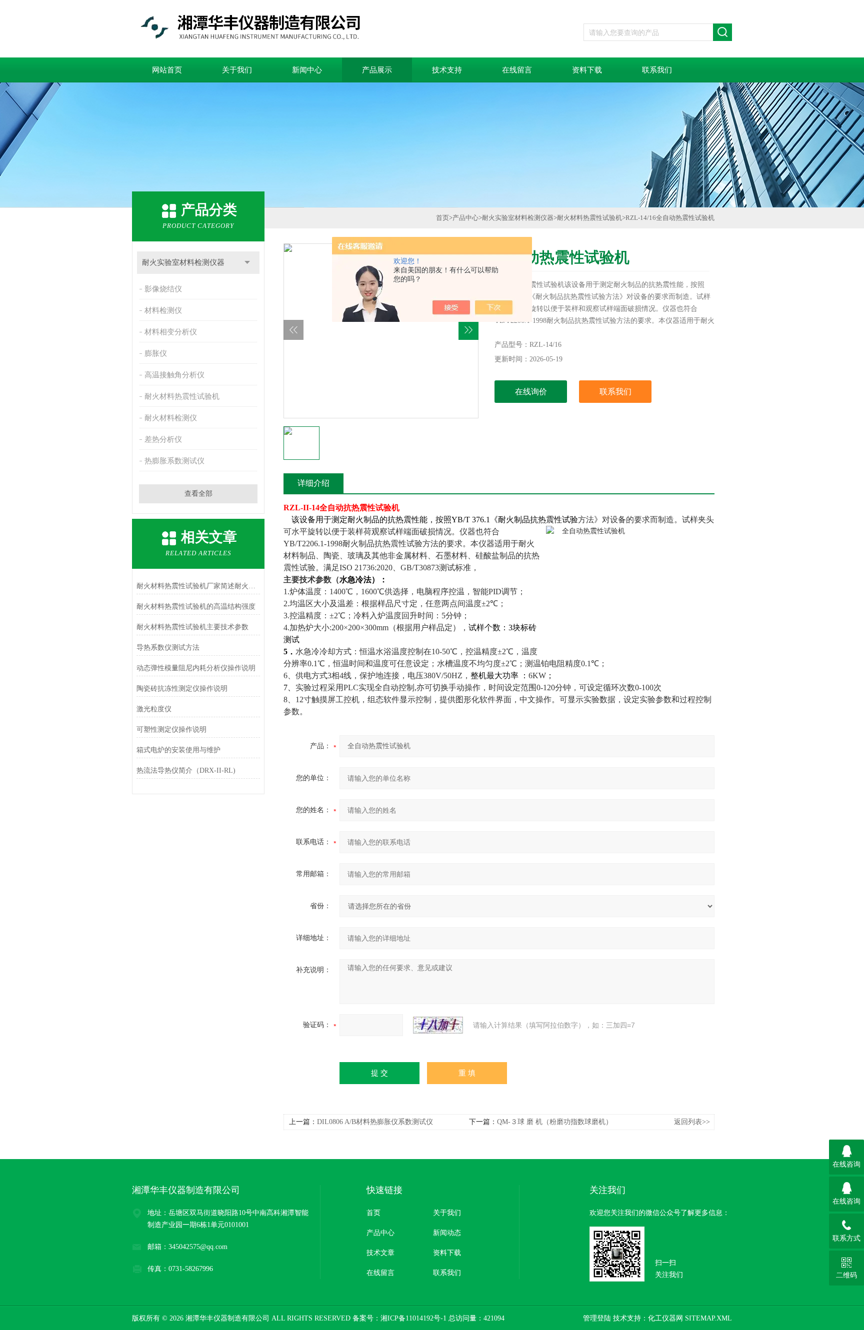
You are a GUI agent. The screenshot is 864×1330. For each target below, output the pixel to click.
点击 (247, 262)
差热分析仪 (163, 439)
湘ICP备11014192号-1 (413, 1318)
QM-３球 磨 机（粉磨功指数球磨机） (554, 1122)
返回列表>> (692, 1122)
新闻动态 (447, 1233)
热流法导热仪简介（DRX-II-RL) (186, 770)
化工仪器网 (665, 1318)
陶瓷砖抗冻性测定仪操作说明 (182, 688)
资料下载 (587, 70)
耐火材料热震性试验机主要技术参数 (192, 627)
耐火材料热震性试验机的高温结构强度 (196, 606)
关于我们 (237, 70)
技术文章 (380, 1253)
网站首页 (167, 70)
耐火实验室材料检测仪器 (183, 262)
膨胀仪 (155, 353)
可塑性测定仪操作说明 (171, 729)
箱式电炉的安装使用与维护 (178, 750)
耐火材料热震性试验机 (182, 396)
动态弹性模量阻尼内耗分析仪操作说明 (196, 668)
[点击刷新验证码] (438, 1025)
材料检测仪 (163, 310)
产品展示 (377, 70)
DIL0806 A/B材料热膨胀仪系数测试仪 (375, 1122)
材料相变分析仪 (170, 332)
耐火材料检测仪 (170, 418)
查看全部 (198, 493)
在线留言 (517, 70)
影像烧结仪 (163, 289)
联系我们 (657, 70)
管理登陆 (597, 1318)
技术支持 (447, 70)
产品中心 (465, 217)
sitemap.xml (708, 1318)
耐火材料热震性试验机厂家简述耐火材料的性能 (198, 586)
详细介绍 (314, 483)
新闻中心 (307, 70)
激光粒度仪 (154, 709)
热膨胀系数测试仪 (174, 461)
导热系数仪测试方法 (168, 647)
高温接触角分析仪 (174, 375)
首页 (442, 217)
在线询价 (531, 391)
